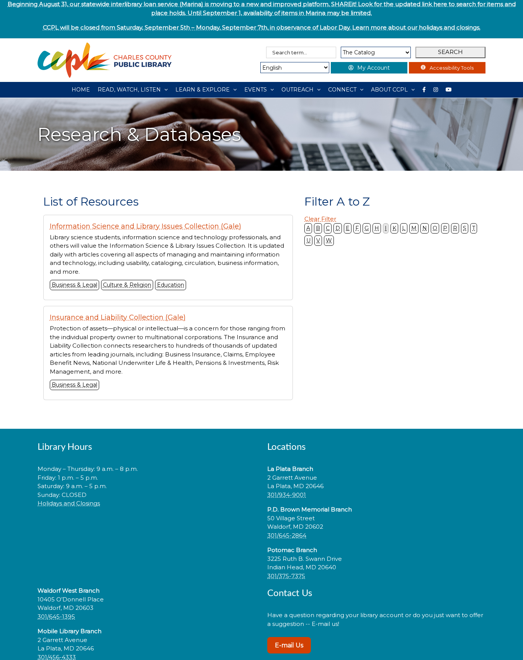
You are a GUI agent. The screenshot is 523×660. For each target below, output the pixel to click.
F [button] (357, 228)
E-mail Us (289, 645)
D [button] (337, 228)
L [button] (403, 228)
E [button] (348, 228)
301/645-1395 (56, 616)
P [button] (445, 228)
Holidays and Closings (69, 503)
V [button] (318, 240)
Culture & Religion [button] (127, 284)
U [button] (308, 240)
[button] (146, 528)
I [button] (386, 228)
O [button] (435, 228)
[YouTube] (449, 89)
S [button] (464, 228)
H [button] (376, 228)
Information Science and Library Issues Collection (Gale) (145, 226)
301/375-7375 (286, 576)
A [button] (308, 228)
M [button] (414, 228)
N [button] (424, 228)
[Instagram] (436, 89)
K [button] (394, 228)
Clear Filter (320, 218)
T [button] (473, 228)
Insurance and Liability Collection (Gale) (118, 317)
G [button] (366, 228)
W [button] (329, 240)
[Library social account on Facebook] (424, 89)
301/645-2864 (286, 535)
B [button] (318, 228)
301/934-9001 (286, 494)
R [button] (455, 228)
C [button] (328, 228)
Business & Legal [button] (74, 284)
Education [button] (170, 284)
